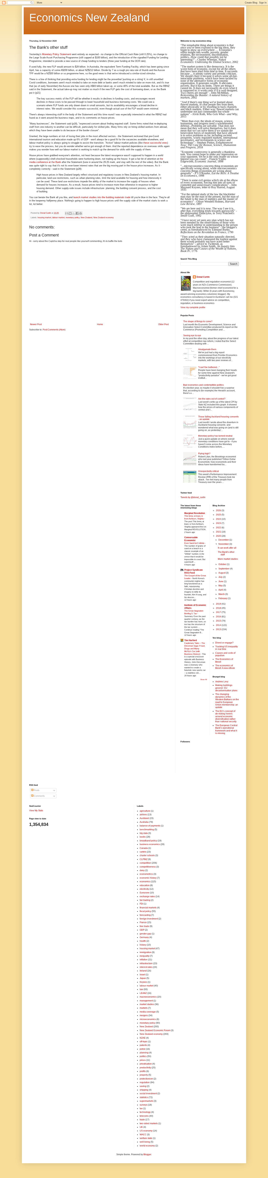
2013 (219, 629)
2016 (219, 616)
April (221, 590)
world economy (147, 1145)
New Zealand (86, 217)
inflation (143, 959)
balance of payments (150, 825)
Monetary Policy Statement (56, 54)
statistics (144, 1097)
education (144, 885)
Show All (203, 679)
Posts (36, 790)
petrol (142, 1049)
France (143, 922)
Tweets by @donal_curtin (192, 497)
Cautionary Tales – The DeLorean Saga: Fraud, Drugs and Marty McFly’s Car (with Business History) (194, 648)
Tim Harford (190, 640)
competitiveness (148, 866)
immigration (145, 952)
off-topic (143, 1041)
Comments (39, 796)
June (221, 581)
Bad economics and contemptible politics (203, 385)
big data (144, 833)
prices (143, 1060)
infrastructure (146, 963)
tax (141, 1108)
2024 (219, 519)
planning (144, 1052)
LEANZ (143, 993)
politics (143, 1056)
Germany (144, 937)
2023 (219, 523)
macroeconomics (148, 997)
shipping (144, 1090)
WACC (143, 1134)
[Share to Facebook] (77, 213)
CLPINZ (143, 859)
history (143, 945)
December (223, 540)
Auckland (144, 818)
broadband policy (148, 840)
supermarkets (146, 1101)
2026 (219, 510)
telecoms (144, 1116)
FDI (141, 904)
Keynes (143, 982)
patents (143, 1045)
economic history (148, 878)
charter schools (147, 855)
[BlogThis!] (70, 213)
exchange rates (147, 896)
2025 (219, 514)
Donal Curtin (203, 277)
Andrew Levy (221, 681)
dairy (142, 870)
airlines (143, 814)
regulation (145, 1082)
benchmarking (147, 829)
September (224, 568)
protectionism (146, 1078)
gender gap (145, 933)
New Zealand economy (103, 217)
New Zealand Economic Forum (155, 1030)
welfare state (146, 1138)
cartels (143, 852)
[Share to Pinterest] (80, 213)
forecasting (145, 915)
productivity (145, 1067)
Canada (144, 848)
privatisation (146, 1064)
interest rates (146, 967)
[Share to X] (73, 213)
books (143, 837)
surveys (143, 1105)
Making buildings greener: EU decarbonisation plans (226, 688)
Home (100, 324)
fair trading (145, 900)
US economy (146, 1130)
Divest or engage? (224, 642)
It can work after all (227, 548)
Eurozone (144, 892)
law (141, 989)
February (223, 598)
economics (145, 881)
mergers (144, 1015)
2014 (219, 625)
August (222, 573)
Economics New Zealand (89, 17)
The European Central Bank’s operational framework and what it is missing (226, 729)
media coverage (148, 1012)
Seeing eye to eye (192, 335)
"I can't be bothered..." (209, 367)
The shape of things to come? (197, 321)
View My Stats (36, 810)
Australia (144, 822)
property (144, 1075)
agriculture (145, 811)
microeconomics (148, 1019)
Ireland (143, 970)
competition (145, 863)
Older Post (163, 324)
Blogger (147, 1154)
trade (142, 1119)
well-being (145, 1142)
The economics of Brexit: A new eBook (225, 666)
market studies (147, 1004)
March (221, 594)
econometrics (146, 874)
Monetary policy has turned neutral (215, 436)
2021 (219, 532)
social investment (148, 1093)
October (222, 564)
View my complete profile (192, 307)
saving (143, 1086)
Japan (143, 978)
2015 (219, 621)
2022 (219, 527)
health (143, 941)
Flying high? (204, 453)
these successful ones (155, 142)
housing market (44, 217)
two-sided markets (149, 1123)
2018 (219, 608)
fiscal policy (145, 911)
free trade (144, 926)
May (220, 585)
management (146, 1000)
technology (145, 1112)
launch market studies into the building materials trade (101, 197)
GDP (142, 930)
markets (143, 1008)
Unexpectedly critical (208, 471)
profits (143, 1071)
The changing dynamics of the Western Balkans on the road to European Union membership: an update (227, 701)
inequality (144, 956)
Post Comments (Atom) (54, 329)
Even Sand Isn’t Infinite (194, 543)
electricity (144, 889)
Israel (142, 974)
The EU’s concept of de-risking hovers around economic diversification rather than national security (225, 716)
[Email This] (67, 213)
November (223, 544)
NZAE (142, 1038)
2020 (219, 536)
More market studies (228, 559)
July (220, 577)
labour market (58, 217)
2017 (219, 612)
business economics (150, 844)
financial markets (148, 907)
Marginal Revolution (194, 513)
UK (141, 1127)
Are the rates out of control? (211, 399)
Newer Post (36, 324)
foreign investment (149, 918)
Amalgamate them (207, 349)
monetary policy (72, 217)
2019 (219, 604)
